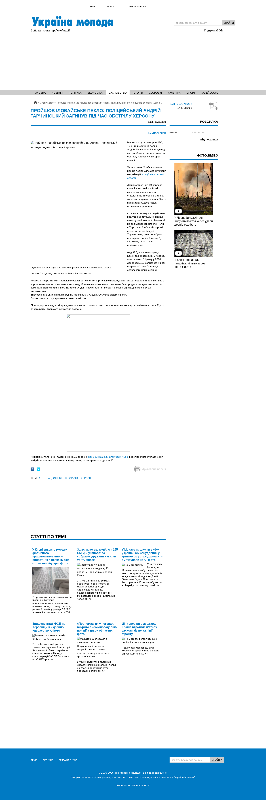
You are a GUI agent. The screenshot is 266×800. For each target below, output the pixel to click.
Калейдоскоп (210, 92)
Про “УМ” (112, 6)
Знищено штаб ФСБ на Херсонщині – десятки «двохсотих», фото (48, 627)
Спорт (191, 92)
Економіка (95, 92)
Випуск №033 (181, 104)
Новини (57, 92)
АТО (42, 478)
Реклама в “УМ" (138, 6)
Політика (75, 92)
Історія (138, 92)
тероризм (72, 478)
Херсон (86, 478)
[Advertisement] (116, 60)
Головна (40, 92)
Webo (147, 785)
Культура (174, 92)
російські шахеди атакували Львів (108, 456)
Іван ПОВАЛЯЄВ (157, 133)
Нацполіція (55, 478)
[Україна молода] (72, 22)
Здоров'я (155, 92)
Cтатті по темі (48, 536)
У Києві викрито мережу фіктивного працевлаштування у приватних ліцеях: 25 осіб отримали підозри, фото (50, 556)
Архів (92, 6)
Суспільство (118, 92)
